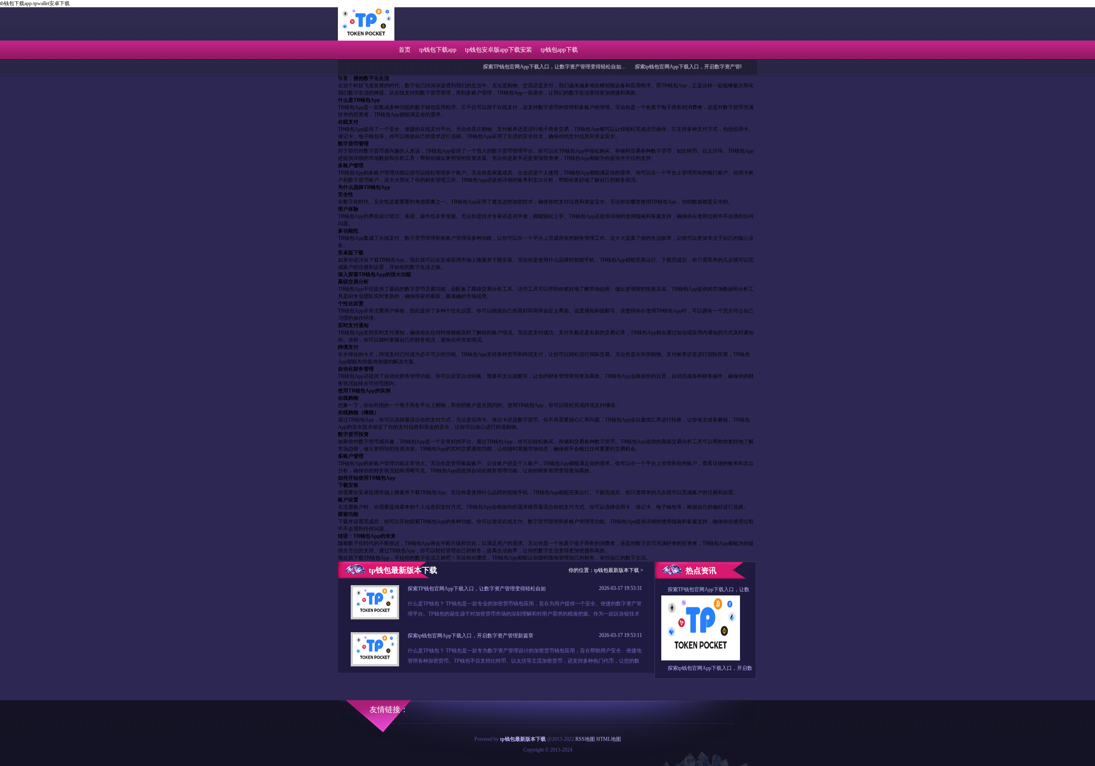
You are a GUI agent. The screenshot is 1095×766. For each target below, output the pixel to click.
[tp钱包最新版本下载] (366, 40)
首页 (405, 50)
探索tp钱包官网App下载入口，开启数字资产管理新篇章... (677, 67)
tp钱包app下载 (559, 50)
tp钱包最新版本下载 (616, 570)
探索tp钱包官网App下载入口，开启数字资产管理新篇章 (470, 636)
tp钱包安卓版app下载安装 (498, 50)
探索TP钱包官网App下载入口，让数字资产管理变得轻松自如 (477, 589)
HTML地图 (608, 739)
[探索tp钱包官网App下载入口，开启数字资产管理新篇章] (375, 663)
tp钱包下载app (437, 50)
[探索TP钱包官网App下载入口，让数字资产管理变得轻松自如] (375, 616)
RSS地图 (585, 739)
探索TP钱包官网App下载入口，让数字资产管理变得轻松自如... (531, 67)
